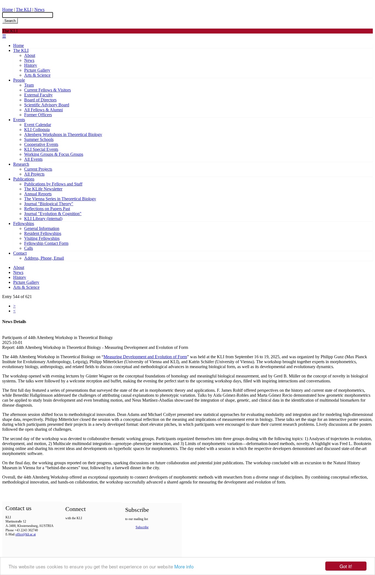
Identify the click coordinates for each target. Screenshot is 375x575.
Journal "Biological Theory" (48, 203)
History (30, 65)
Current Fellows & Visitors (47, 90)
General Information (41, 228)
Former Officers (38, 114)
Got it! (346, 566)
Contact (20, 253)
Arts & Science (37, 75)
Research (21, 164)
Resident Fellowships (42, 233)
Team (29, 85)
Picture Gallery (37, 70)
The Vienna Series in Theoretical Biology (60, 198)
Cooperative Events (41, 144)
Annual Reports (38, 193)
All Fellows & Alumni (43, 109)
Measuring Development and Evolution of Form (145, 356)
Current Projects (38, 169)
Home (7, 9)
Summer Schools (39, 139)
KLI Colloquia (37, 129)
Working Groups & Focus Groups (53, 154)
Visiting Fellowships (42, 238)
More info (184, 566)
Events (19, 119)
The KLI (23, 9)
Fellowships (23, 223)
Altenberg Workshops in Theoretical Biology (63, 134)
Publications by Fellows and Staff (53, 184)
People (19, 80)
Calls (28, 248)
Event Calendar (37, 124)
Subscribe (142, 527)
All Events (33, 159)
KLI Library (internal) (43, 218)
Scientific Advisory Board (46, 104)
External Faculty (38, 95)
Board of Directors (40, 100)
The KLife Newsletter (43, 189)
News (39, 9)
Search (10, 21)
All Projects (34, 174)
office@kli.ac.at (25, 534)
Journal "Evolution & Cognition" (53, 213)
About (29, 55)
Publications (23, 179)
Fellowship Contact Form (46, 243)
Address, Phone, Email (44, 258)
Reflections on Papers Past (47, 208)
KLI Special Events (41, 149)
